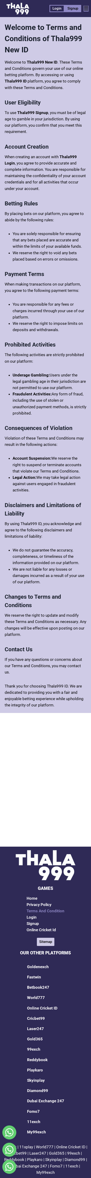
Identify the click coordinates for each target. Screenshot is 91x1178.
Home (32, 898)
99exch (33, 1049)
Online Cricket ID (42, 1008)
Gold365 (35, 1039)
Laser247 (35, 1028)
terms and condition (45, 911)
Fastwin (34, 977)
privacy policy (39, 904)
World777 (36, 997)
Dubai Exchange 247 (45, 1101)
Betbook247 (38, 987)
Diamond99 (37, 1090)
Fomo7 (33, 1111)
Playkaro (35, 1070)
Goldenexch (38, 966)
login (32, 917)
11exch (33, 1121)
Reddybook (37, 1059)
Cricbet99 (36, 1018)
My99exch (36, 1132)
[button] (86, 8)
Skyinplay (36, 1080)
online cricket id (41, 929)
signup (33, 923)
